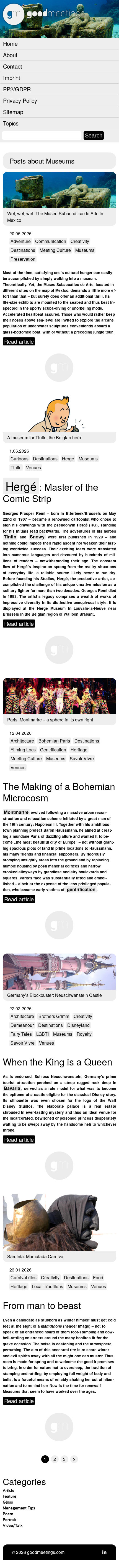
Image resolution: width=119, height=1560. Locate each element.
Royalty (84, 1034)
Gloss (8, 1502)
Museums (84, 250)
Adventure (21, 241)
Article (8, 1490)
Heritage (79, 749)
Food (98, 1277)
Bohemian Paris (54, 741)
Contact (12, 66)
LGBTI (42, 1034)
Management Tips (19, 1508)
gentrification (80, 889)
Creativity (80, 241)
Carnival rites (24, 1277)
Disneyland (78, 1025)
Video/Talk (12, 1525)
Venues (33, 467)
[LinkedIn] (104, 1552)
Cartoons (20, 458)
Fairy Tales (21, 1034)
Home (10, 43)
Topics (11, 123)
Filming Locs (23, 749)
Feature (9, 1496)
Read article (19, 341)
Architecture (22, 741)
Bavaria (12, 1088)
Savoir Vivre (82, 758)
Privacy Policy (20, 100)
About (10, 55)
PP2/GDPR (17, 89)
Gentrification (53, 749)
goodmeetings (55, 31)
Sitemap (13, 112)
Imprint (11, 78)
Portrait (9, 1520)
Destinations (23, 250)
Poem (8, 1514)
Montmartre (16, 812)
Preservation (23, 259)
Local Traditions (47, 1286)
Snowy (37, 536)
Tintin (16, 467)
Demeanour (22, 1025)
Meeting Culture (55, 250)
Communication (50, 241)
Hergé (68, 458)
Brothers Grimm (53, 1016)
